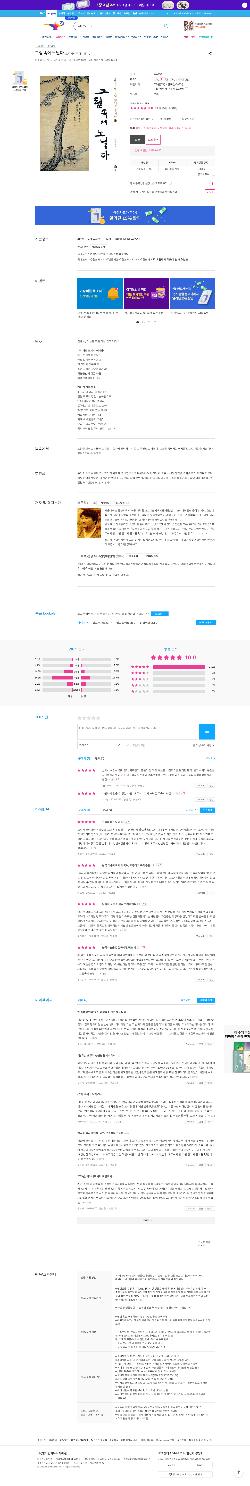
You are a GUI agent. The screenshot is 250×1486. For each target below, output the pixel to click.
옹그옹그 (81, 979)
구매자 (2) (84, 758)
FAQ (199, 1465)
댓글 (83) (111, 1044)
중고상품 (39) (201, 162)
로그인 (169, 13)
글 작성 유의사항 (202, 745)
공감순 (190, 809)
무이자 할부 (165, 118)
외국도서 (80, 13)
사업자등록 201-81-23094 (68, 1459)
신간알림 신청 (98, 247)
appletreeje (107, 785)
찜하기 (210, 1044)
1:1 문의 (172, 1465)
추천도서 (135, 36)
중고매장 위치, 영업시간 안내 (187, 1474)
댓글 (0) (141, 785)
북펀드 (164, 36)
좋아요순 (186, 999)
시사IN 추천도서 (141, 259)
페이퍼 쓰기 (206, 1000)
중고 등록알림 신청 (140, 183)
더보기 (110, 428)
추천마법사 (74, 36)
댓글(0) (111, 854)
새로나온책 (97, 36)
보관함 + (153, 139)
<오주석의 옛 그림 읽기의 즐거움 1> (134, 539)
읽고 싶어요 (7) (101, 622)
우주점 (127, 13)
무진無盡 (81, 936)
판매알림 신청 (143, 169)
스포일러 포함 (138, 745)
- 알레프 (96, 453)
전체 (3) (99, 758)
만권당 (70, 13)
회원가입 (177, 13)
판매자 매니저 (146, 1440)
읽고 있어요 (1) (125, 622)
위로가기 (238, 1473)
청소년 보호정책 (99, 1440)
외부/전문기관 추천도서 (116, 259)
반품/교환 (170, 1275)
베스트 (86, 36)
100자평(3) (161, 108)
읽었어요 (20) (147, 622)
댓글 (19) (113, 1208)
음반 (135, 13)
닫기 (245, 5)
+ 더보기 (92, 848)
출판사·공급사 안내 (165, 1440)
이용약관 (64, 1440)
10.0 (150, 108)
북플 (186, 36)
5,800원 (201, 169)
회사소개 (41, 1440)
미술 (111, 253)
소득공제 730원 (188, 118)
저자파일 (105, 502)
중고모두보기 (205, 174)
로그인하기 (160, 613)
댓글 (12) (114, 1083)
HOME (42, 13)
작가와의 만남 (150, 36)
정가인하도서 (121, 36)
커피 (152, 13)
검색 (166, 26)
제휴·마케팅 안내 (129, 1440)
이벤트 (108, 36)
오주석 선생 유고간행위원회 (68, 59)
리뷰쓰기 (207, 809)
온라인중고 (105, 13)
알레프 (80, 854)
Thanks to (200, 785)
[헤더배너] (198, 25)
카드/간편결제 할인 (140, 118)
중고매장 (117, 13)
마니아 (81, 622)
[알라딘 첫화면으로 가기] (55, 26)
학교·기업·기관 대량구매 (201, 1440)
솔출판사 (98, 59)
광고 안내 (181, 1440)
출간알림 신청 (172, 169)
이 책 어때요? (206, 622)
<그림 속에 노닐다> (98, 574)
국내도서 (51, 13)
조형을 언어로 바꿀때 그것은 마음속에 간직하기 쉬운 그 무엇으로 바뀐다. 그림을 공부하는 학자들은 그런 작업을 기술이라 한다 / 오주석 (144, 451)
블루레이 (143, 13)
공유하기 (210, 53)
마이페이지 (186, 13)
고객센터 (198, 13)
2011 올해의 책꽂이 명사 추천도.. (171, 259)
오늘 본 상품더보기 (204, 1244)
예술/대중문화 (98, 253)
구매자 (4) (84, 809)
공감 (211, 785)
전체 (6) (107, 809)
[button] (137, 322)
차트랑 (105, 799)
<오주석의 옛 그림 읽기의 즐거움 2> (175, 539)
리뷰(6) (173, 108)
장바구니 (207, 13)
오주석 (38, 59)
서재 (193, 36)
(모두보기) (132, 544)
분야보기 (46, 36)
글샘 (79, 1044)
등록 (207, 731)
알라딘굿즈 (92, 13)
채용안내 (53, 1440)
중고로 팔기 (161, 183)
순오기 (80, 1083)
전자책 (62, 13)
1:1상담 (159, 1275)
